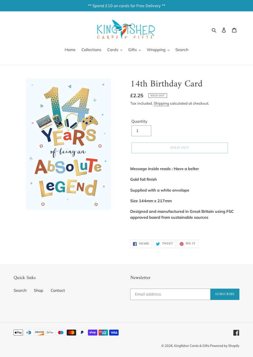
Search (20, 290)
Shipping (161, 103)
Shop (38, 290)
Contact (58, 290)
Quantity (139, 121)
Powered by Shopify (224, 346)
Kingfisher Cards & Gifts (192, 346)
